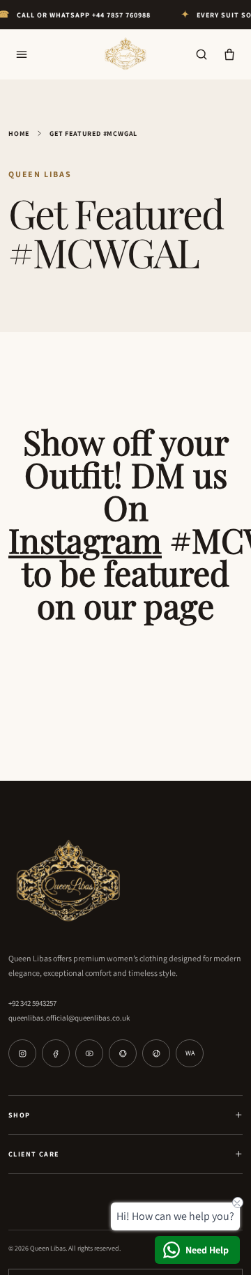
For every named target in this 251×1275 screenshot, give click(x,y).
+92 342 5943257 (32, 1003)
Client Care (33, 1154)
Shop (19, 1115)
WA (190, 1053)
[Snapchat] (123, 1053)
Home (18, 133)
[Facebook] (56, 1053)
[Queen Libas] (125, 54)
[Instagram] (22, 1053)
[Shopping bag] (229, 54)
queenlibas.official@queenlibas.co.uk (69, 1018)
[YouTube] (89, 1053)
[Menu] (21, 54)
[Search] (201, 54)
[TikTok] (156, 1053)
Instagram (85, 539)
